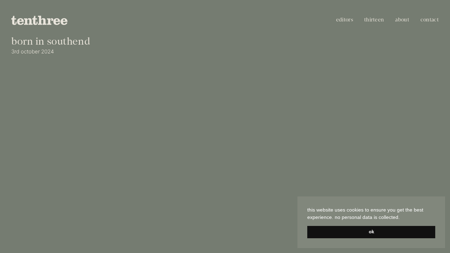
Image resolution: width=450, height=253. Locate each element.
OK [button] (371, 231)
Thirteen (374, 20)
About (402, 20)
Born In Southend (50, 42)
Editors (344, 20)
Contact (429, 20)
